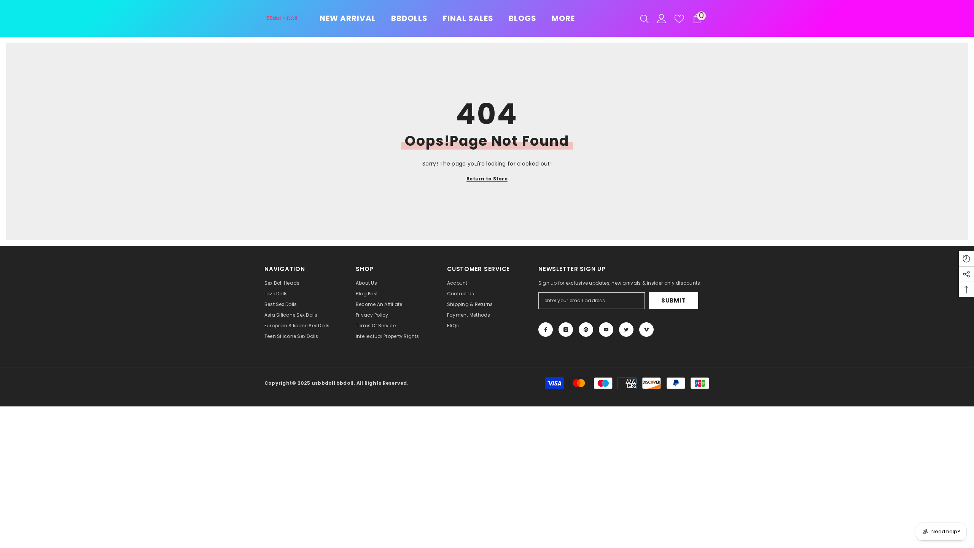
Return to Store (487, 178)
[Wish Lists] (679, 19)
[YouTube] (606, 329)
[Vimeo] (646, 329)
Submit (673, 300)
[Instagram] (566, 329)
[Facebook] (545, 329)
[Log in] (661, 18)
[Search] (644, 18)
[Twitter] (626, 329)
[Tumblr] (586, 329)
